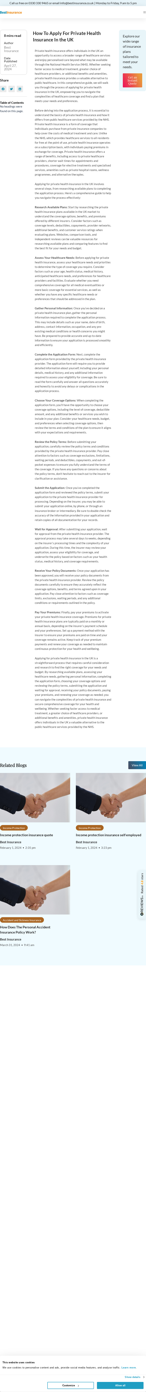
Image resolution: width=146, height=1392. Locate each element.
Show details (132, 1377)
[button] (3, 89)
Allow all (120, 1385)
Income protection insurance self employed (108, 835)
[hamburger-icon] (144, 12)
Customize (68, 1385)
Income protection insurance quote (26, 835)
